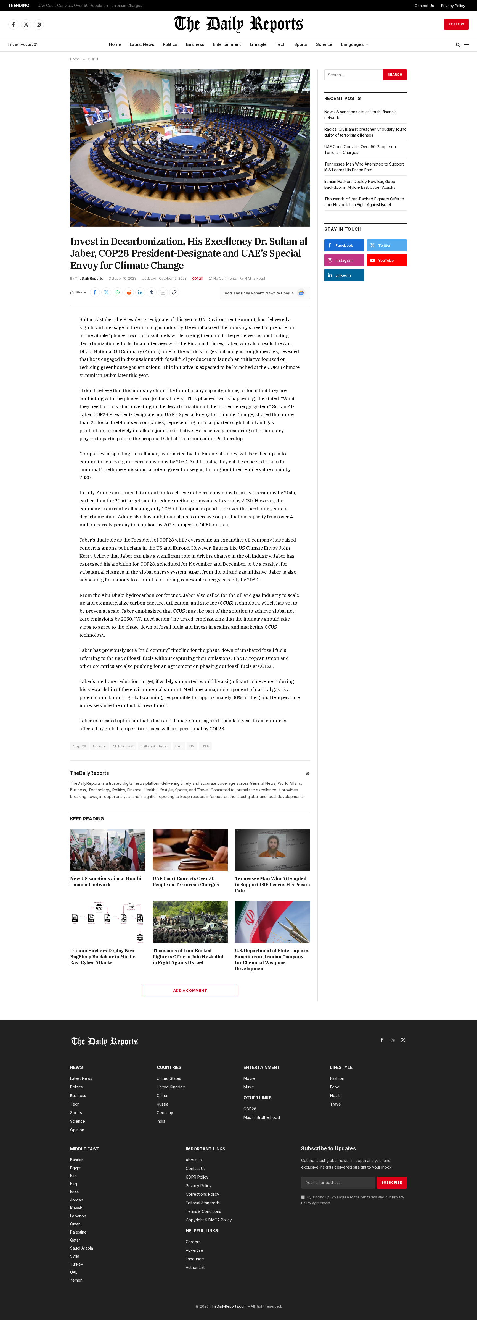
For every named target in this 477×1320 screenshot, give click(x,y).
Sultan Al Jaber (154, 746)
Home (115, 44)
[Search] (458, 44)
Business (195, 44)
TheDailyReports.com (228, 1306)
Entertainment (227, 44)
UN (192, 746)
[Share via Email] (163, 292)
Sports (300, 44)
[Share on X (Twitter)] (106, 292)
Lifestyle (258, 44)
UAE (178, 746)
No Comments (225, 278)
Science (324, 44)
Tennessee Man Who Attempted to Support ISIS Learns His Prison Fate (272, 884)
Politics (170, 44)
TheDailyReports (89, 278)
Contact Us (424, 5)
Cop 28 (79, 746)
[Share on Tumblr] (152, 292)
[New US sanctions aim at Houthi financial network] (107, 850)
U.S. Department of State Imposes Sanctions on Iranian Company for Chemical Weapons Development (272, 959)
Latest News (142, 44)
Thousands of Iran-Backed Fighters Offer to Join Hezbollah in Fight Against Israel (189, 956)
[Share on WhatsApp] (118, 292)
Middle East (123, 746)
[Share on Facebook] (95, 292)
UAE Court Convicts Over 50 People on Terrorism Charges (90, 5)
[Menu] (466, 44)
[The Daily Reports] (238, 24)
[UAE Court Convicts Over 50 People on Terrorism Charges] (190, 850)
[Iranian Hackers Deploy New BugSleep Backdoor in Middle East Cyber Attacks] (107, 922)
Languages (352, 44)
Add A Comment (190, 990)
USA (205, 746)
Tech (280, 44)
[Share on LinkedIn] (140, 292)
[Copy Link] (174, 292)
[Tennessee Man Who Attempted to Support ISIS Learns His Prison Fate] (272, 850)
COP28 (197, 278)
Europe (99, 746)
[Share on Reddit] (129, 292)
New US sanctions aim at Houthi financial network (105, 881)
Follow (456, 24)
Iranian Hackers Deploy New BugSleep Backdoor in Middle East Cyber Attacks (102, 956)
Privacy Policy (453, 5)
